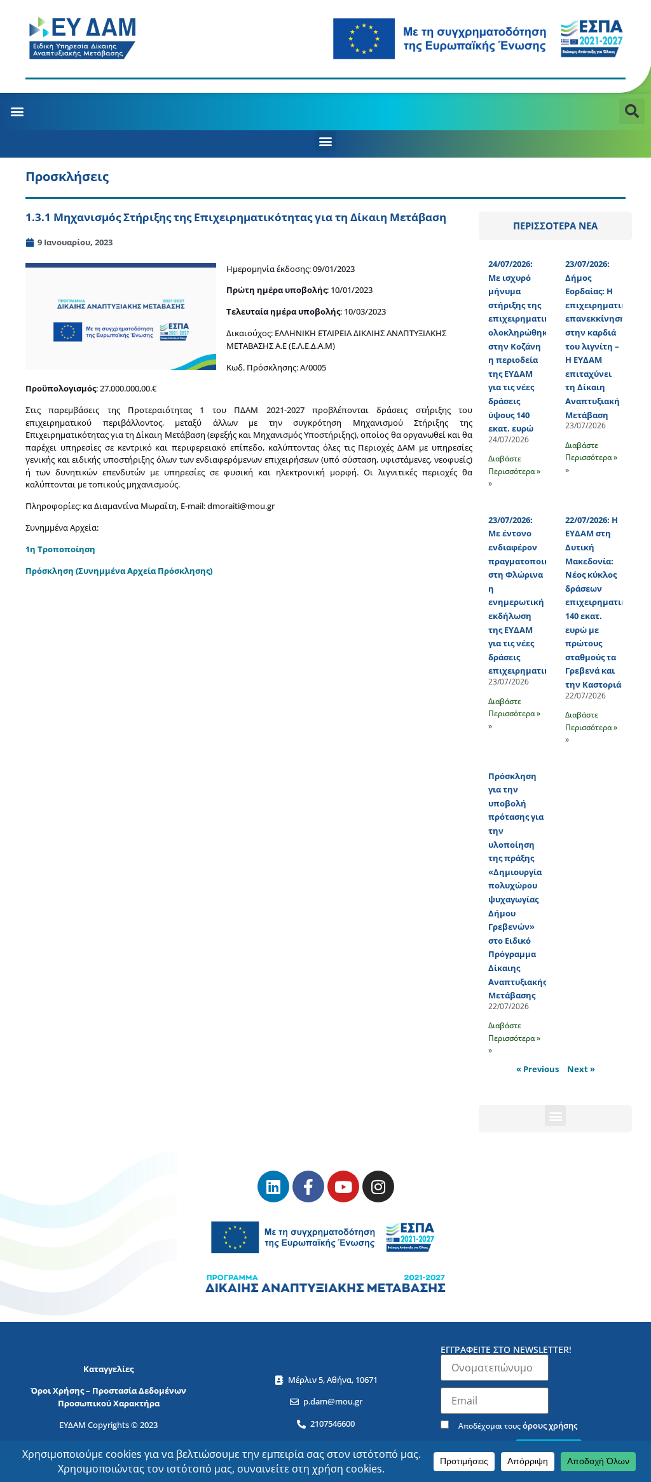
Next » (581, 1069)
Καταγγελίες (108, 1369)
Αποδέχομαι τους (516, 1425)
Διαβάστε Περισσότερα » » (514, 471)
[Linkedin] (273, 1186)
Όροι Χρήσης (57, 1390)
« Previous (537, 1069)
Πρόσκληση (50, 570)
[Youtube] (343, 1186)
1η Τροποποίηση (60, 549)
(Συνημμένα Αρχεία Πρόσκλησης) (144, 570)
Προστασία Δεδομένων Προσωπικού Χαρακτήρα (122, 1397)
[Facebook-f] (308, 1186)
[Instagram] (378, 1186)
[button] (16, 111)
